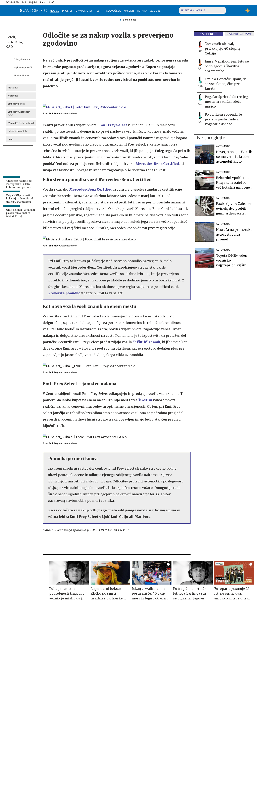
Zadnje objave (239, 34)
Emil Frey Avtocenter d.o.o (19, 113)
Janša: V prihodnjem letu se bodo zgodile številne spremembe (227, 66)
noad (10, 139)
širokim (145, 400)
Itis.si (42, 2)
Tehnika (142, 11)
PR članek (13, 87)
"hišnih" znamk (146, 342)
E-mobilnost (129, 19)
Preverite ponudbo (64, 293)
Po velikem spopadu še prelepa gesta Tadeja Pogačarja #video (223, 119)
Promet (67, 11)
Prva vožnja (113, 11)
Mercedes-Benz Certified (21, 123)
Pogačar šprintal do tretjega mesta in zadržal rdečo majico (227, 101)
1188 (51, 2)
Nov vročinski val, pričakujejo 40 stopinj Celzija (223, 48)
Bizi (24, 2)
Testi (98, 11)
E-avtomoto (83, 11)
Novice (54, 11)
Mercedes (13, 95)
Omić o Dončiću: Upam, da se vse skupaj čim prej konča (226, 84)
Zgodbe (155, 11)
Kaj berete (208, 34)
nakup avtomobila (17, 131)
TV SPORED (12, 2)
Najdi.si (33, 2)
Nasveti (129, 11)
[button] (8, 10)
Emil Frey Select (16, 104)
